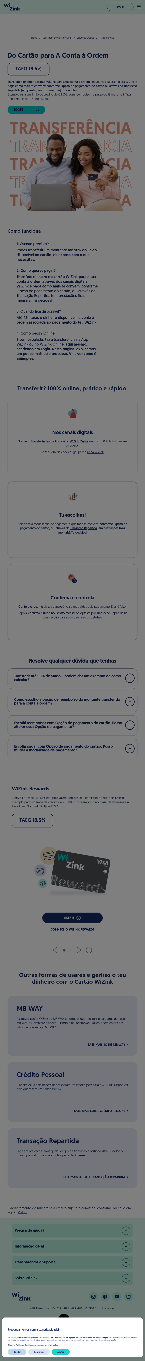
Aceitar (60, 1352)
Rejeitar (17, 1352)
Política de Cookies (24, 1345)
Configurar (39, 1352)
